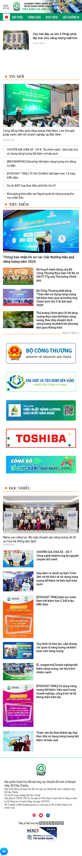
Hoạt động (52, 17)
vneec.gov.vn (45, 804)
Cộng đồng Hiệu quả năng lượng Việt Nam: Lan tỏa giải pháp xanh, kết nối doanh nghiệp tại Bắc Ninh (38, 133)
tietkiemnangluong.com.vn (27, 804)
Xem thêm (70, 333)
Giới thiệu (17, 17)
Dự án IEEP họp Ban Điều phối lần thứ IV (31, 185)
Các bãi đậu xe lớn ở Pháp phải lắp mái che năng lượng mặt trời (55, 36)
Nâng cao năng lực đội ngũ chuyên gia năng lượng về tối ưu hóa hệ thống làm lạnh (39, 539)
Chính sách (34, 17)
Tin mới (16, 76)
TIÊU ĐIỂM (19, 204)
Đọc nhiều (19, 487)
